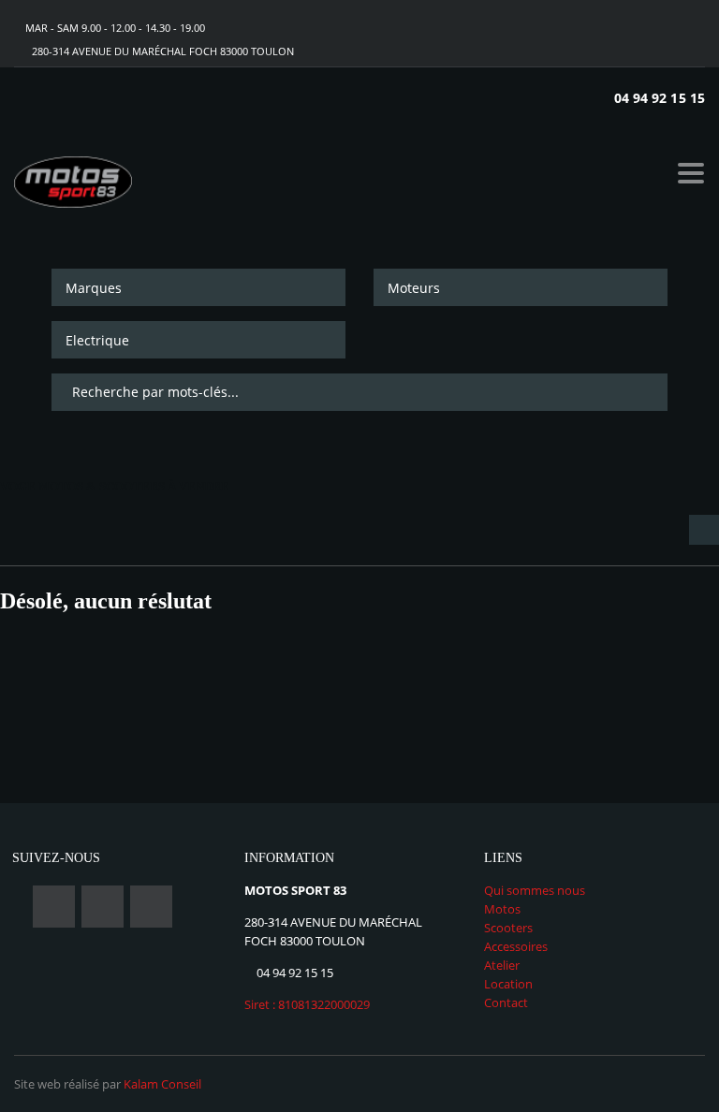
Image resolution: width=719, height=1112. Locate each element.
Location (508, 983)
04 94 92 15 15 (659, 98)
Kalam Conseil (162, 1083)
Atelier (502, 965)
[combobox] (198, 287)
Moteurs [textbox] (414, 288)
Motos (502, 908)
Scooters (508, 927)
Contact (506, 1002)
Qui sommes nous (534, 890)
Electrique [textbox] (97, 340)
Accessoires (516, 946)
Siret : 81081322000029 (307, 1004)
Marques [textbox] (94, 288)
